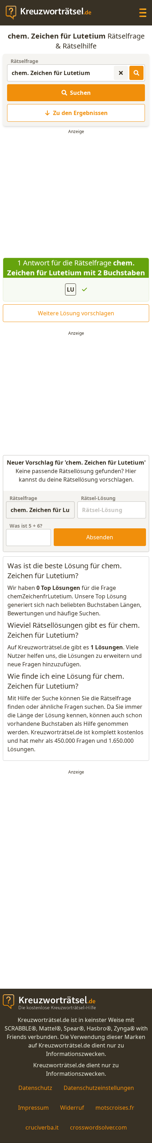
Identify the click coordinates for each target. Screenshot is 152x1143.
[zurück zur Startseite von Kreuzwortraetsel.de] (52, 13)
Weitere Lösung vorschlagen (76, 313)
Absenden (99, 537)
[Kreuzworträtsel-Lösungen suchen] (136, 73)
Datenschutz (35, 1088)
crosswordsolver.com (98, 1127)
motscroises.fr (114, 1108)
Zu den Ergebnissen (80, 113)
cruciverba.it (42, 1127)
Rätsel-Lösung (98, 498)
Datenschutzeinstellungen (99, 1088)
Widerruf (72, 1108)
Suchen (80, 93)
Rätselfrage (24, 61)
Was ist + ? (26, 525)
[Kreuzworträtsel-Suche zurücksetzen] (121, 73)
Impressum (33, 1108)
